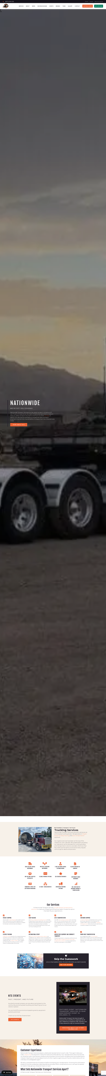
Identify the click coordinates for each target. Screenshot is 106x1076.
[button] (18, 424)
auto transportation (78, 835)
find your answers (66, 964)
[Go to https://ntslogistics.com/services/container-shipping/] (91, 920)
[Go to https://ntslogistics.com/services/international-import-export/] (40, 938)
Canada (46, 415)
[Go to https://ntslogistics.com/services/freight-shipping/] (14, 919)
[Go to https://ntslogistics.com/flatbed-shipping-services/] (14, 938)
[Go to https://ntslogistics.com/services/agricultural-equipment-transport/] (65, 937)
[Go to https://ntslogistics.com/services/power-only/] (91, 937)
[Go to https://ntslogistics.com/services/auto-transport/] (65, 921)
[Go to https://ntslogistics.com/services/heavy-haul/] (40, 921)
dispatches (27, 1054)
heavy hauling (65, 835)
